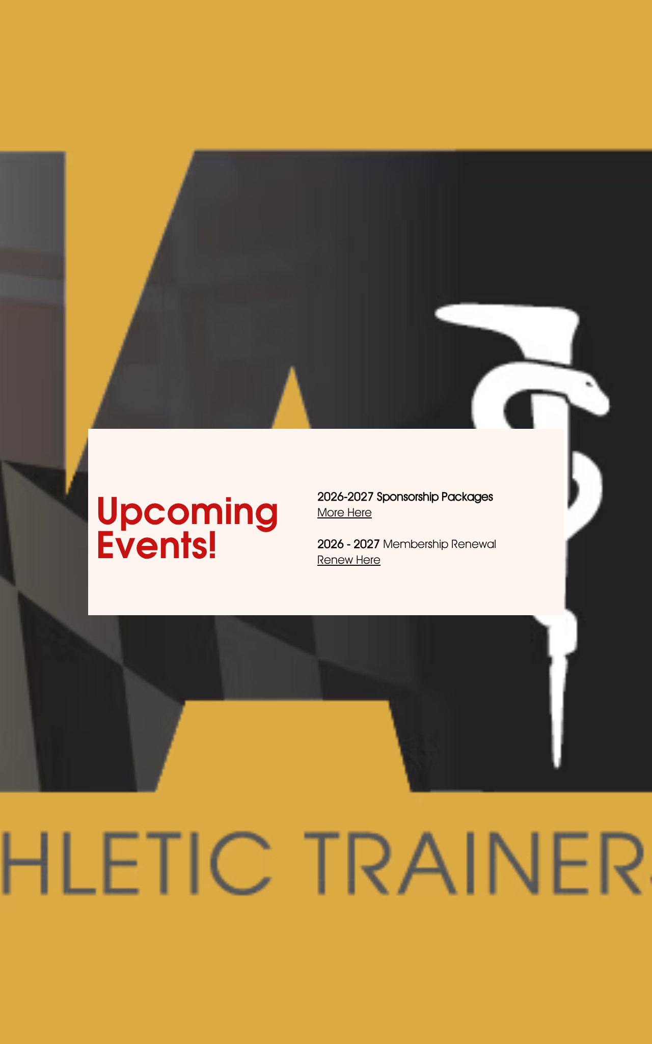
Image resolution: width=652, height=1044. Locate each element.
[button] (556, 435)
